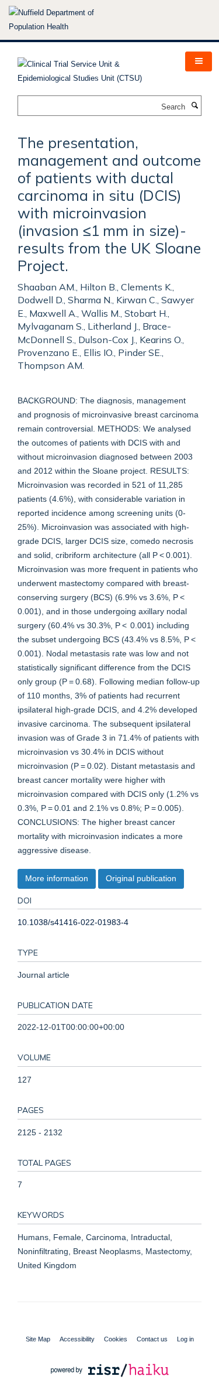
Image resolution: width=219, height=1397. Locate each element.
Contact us (152, 1339)
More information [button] (56, 878)
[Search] (194, 106)
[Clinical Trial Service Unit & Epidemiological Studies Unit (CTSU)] (93, 67)
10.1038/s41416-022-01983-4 (73, 922)
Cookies (115, 1339)
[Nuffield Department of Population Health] (67, 20)
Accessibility (77, 1339)
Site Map (38, 1339)
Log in (185, 1339)
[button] (198, 61)
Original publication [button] (141, 878)
